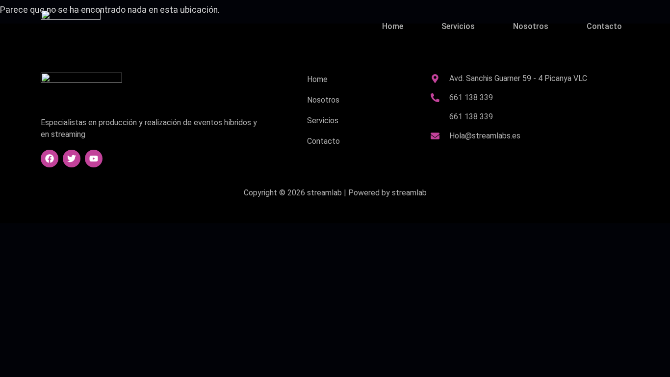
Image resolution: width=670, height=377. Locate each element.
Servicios (458, 26)
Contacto (604, 26)
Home (392, 26)
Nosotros (530, 26)
